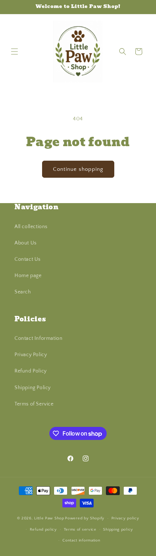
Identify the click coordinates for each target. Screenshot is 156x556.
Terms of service (80, 529)
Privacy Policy (31, 355)
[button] (14, 51)
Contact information (81, 540)
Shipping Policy (33, 388)
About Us (26, 243)
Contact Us (28, 259)
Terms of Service (34, 404)
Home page (28, 276)
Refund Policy (31, 371)
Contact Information (38, 338)
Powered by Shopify (84, 518)
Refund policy (43, 529)
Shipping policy (118, 529)
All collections (31, 227)
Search (23, 292)
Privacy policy (125, 518)
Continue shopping (78, 169)
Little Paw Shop (49, 518)
